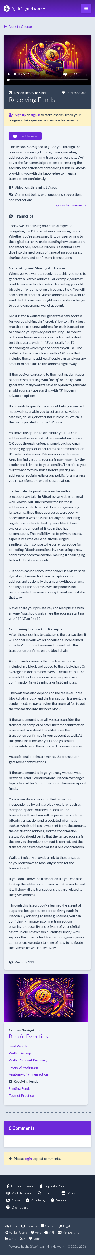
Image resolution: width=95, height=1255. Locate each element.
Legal (66, 1226)
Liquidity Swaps (22, 1186)
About (14, 1226)
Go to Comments (73, 205)
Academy (38, 1200)
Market (73, 1193)
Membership (70, 1232)
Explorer (49, 1193)
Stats (12, 1238)
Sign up (20, 115)
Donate (38, 1238)
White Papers (18, 1232)
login (28, 1158)
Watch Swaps (22, 1193)
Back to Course (20, 26)
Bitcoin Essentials (28, 1036)
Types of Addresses (24, 1067)
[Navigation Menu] (86, 8)
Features (31, 1226)
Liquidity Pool (54, 1186)
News (16, 1200)
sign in (35, 115)
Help (38, 1232)
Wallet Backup (20, 1053)
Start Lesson (28, 136)
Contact (50, 1226)
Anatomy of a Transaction (28, 1074)
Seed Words (18, 1046)
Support (62, 1200)
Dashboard (19, 1207)
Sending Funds (19, 1088)
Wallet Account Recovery (28, 1060)
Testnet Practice (21, 1095)
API (51, 1232)
